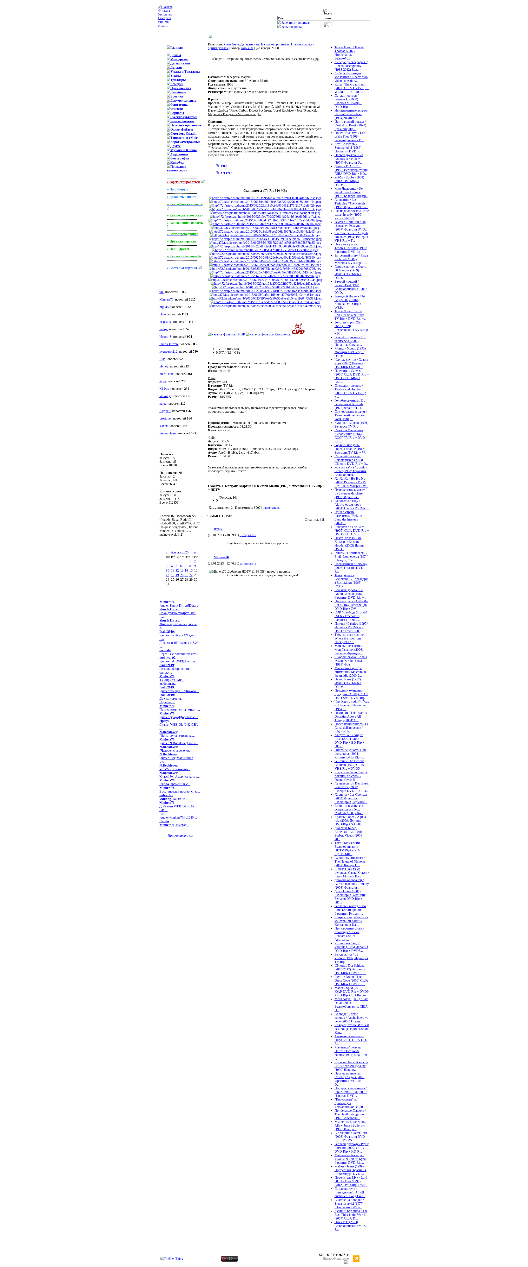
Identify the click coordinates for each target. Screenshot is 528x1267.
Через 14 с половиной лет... (178, 654)
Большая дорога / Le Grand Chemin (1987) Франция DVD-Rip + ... (351, 593)
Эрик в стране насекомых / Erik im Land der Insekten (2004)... (348, 517)
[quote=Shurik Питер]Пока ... (179, 605)
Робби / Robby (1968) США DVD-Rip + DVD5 (349, 181)
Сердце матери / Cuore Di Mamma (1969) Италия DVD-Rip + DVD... (350, 272)
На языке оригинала (275, 44)
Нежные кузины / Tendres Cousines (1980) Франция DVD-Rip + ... (351, 247)
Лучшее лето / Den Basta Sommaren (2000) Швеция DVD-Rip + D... (352, 787)
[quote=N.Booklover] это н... (178, 743)
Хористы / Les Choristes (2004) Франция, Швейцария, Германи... (351, 798)
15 (191, 570)
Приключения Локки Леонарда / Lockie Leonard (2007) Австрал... (349, 934)
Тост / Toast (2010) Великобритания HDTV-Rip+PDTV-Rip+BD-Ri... (348, 848)
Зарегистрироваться (296, 22)
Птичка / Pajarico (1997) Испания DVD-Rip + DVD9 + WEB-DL (351, 627)
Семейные (231, 44)
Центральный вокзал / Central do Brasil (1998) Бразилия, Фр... (350, 125)
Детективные (249, 44)
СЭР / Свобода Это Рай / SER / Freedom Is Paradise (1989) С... (351, 616)
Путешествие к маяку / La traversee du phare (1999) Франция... (351, 493)
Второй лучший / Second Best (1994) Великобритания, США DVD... (351, 287)
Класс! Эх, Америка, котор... (179, 776)
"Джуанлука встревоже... (177, 735)
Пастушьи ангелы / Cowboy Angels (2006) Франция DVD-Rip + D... (350, 1079)
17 (167, 575)
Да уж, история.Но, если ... (170, 700)
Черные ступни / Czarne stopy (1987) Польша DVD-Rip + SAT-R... (351, 363)
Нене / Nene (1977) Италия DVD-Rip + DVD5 (348, 682)
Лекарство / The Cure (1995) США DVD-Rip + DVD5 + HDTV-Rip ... (352, 530)
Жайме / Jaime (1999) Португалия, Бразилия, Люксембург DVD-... (351, 1170)
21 (186, 575)
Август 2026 (180, 552)
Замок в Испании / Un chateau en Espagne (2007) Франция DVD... (351, 225)
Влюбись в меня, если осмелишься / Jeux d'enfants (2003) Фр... (350, 809)
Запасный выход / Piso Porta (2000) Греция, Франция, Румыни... (350, 909)
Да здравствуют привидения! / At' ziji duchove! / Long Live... (350, 1192)
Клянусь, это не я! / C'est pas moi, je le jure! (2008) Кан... (352, 1028)
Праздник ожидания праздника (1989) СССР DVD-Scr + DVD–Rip (351, 694)
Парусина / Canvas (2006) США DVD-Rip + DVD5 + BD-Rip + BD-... (352, 376)
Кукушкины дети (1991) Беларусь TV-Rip (351, 424)
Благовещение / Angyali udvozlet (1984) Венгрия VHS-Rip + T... (351, 236)
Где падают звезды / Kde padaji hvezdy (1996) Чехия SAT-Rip (352, 214)
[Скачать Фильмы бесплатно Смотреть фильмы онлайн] (165, 25)
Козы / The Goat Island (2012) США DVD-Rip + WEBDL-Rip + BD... (352, 88)
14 (186, 570)
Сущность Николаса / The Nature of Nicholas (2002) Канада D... (350, 861)
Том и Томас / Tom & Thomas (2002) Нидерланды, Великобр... (349, 52)
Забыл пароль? (292, 27)
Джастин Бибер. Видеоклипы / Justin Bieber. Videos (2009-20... (349, 833)
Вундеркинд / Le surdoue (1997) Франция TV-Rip (351, 958)
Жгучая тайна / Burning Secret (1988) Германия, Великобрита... (351, 471)
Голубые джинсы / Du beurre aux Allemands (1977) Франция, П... (350, 404)
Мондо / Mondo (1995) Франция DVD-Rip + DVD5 (350, 352)
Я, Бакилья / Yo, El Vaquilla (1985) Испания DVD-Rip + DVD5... (351, 946)
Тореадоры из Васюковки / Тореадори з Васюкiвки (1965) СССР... (351, 580)
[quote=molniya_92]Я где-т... (178, 635)
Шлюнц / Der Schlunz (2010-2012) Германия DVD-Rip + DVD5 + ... (350, 969)
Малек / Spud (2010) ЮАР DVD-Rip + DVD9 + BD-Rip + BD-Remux (352, 991)
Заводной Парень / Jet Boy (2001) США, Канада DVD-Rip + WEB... (350, 302)
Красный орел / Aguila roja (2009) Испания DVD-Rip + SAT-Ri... (350, 820)
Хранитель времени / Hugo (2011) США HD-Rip (351, 1039)
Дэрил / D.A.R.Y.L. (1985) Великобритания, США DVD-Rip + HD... (351, 169)
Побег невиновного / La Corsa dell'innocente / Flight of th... (352, 727)
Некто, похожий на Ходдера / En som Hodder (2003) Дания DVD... (349, 543)
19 (177, 575)
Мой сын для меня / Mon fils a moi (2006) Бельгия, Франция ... (349, 649)
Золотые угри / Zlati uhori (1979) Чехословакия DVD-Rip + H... (351, 328)
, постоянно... (174, 769)
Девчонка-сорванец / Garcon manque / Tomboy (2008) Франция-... (352, 883)
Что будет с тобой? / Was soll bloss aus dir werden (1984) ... (352, 705)
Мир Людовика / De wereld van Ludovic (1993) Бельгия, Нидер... (351, 192)
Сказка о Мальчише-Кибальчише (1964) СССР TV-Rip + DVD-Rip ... (350, 435)
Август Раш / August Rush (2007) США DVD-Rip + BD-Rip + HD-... (349, 740)
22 (191, 575)
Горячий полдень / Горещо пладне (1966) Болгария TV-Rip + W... (351, 448)
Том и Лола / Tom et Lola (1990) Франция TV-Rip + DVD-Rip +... (351, 314)
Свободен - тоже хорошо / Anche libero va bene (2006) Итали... (351, 1017)
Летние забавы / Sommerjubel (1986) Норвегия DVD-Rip (348, 147)
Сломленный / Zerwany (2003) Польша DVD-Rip (351, 567)
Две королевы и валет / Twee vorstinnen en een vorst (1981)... (351, 415)
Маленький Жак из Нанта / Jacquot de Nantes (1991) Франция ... (351, 1053)
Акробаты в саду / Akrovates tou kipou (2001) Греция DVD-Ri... (352, 504)
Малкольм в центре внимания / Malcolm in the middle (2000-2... (350, 671)
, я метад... (174, 825)
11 (172, 570)
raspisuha (247, 48)
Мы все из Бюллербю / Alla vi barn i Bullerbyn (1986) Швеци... (350, 1125)
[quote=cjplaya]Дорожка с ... (178, 717)
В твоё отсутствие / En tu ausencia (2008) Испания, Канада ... (350, 340)
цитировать (248, 535)
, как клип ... (174, 799)
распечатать (271, 507)
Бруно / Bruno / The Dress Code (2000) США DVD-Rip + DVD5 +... (351, 980)
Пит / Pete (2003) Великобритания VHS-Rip (351, 1225)
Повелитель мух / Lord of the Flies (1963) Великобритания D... (350, 136)
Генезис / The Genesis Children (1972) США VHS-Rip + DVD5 (349, 764)
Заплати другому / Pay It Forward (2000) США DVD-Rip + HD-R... (352, 1147)
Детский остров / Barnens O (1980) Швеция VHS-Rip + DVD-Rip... (348, 101)
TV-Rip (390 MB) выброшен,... (171, 681)
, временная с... (174, 784)
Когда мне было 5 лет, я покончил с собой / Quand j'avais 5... (351, 775)
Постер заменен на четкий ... (179, 709)
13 (182, 570)
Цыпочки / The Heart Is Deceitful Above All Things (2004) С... (351, 716)
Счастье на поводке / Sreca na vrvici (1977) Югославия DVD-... (349, 1203)
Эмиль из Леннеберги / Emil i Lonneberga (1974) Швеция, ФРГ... (351, 556)
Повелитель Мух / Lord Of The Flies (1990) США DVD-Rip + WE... (351, 1181)
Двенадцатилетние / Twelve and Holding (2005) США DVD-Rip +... (350, 391)
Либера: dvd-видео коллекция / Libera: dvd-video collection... (351, 76)
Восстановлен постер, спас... (179, 791)
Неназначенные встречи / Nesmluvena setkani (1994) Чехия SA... (352, 114)
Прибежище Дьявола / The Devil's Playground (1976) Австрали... (350, 1114)
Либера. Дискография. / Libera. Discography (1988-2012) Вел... (351, 65)
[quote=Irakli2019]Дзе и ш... (178, 661)
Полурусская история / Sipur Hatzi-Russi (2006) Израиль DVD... (351, 1091)
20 (182, 575)
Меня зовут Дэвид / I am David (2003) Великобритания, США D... (351, 1004)
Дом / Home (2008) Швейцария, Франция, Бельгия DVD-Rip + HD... (350, 896)
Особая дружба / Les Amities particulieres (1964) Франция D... (349, 158)
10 (167, 570)
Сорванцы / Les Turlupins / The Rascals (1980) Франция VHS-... (351, 203)
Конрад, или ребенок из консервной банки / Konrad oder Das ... (351, 920)
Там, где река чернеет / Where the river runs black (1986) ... (351, 638)
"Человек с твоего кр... (175, 750)
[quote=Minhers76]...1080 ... (178, 817)
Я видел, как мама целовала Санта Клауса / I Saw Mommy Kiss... (352, 872)
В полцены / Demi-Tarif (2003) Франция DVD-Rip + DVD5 (351, 1136)
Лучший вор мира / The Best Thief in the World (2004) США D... (351, 1214)
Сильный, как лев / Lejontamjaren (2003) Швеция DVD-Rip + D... (352, 459)
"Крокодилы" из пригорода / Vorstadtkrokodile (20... (350, 1103)
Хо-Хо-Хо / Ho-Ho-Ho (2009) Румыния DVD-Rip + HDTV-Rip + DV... (351, 482)
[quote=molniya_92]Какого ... (179, 691)
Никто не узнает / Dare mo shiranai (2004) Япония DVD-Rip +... (351, 753)
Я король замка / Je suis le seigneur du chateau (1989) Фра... (351, 660)
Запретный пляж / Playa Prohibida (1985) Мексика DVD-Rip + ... (351, 259)
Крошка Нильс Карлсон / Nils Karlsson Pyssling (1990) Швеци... (351, 1065)
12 (177, 570)
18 (172, 575)
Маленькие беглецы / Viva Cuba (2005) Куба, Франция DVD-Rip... (351, 1158)
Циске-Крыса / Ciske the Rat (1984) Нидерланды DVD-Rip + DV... (351, 604)
